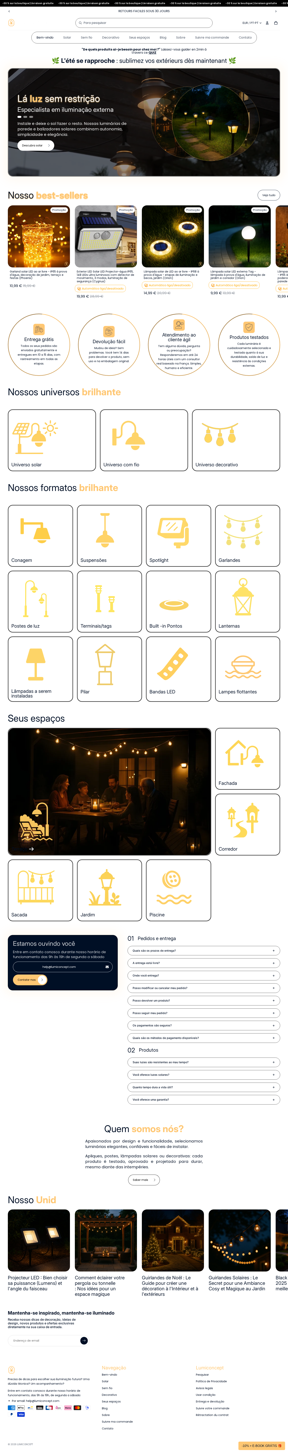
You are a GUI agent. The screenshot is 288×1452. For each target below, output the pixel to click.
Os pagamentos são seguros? (152, 1025)
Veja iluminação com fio (39, 148)
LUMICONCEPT (25, 1444)
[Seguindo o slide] (276, 11)
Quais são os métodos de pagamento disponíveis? (166, 1038)
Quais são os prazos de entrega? (154, 950)
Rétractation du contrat (212, 1415)
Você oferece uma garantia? (151, 1099)
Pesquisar (202, 1375)
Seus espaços (111, 1401)
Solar (105, 1381)
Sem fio (107, 1388)
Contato (107, 1428)
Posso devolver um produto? (151, 1000)
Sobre (106, 1415)
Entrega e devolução (210, 1401)
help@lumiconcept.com (59, 967)
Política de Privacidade (211, 1381)
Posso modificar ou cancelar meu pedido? (160, 988)
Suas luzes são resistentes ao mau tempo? (160, 1062)
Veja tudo (268, 195)
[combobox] (140, 23)
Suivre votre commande (212, 1408)
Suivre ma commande (117, 1422)
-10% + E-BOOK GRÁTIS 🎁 (262, 1445)
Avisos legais (204, 1388)
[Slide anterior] (9, 11)
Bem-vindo (109, 1375)
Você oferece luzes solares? (151, 1074)
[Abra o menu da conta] (267, 23)
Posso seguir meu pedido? (150, 1013)
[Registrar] (84, 1340)
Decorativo (109, 1395)
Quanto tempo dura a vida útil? (153, 1087)
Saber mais (140, 1180)
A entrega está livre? (146, 963)
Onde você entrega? (146, 975)
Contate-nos (27, 980)
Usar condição (206, 1395)
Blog (105, 1408)
